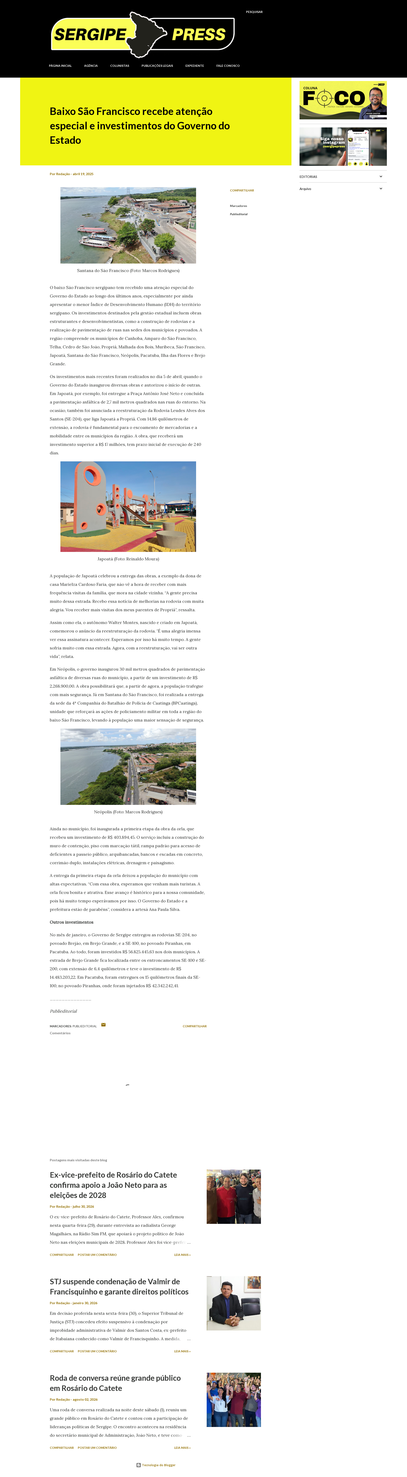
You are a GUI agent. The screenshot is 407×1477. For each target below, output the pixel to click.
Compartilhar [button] (242, 190)
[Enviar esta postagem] (103, 1026)
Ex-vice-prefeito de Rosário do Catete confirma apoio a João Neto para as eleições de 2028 (113, 1185)
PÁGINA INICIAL (60, 65)
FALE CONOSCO (228, 65)
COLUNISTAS (119, 65)
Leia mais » (182, 1254)
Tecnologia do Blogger (158, 1465)
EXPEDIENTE (194, 65)
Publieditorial (239, 214)
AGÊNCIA (91, 65)
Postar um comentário (97, 1254)
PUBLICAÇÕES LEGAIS (157, 65)
